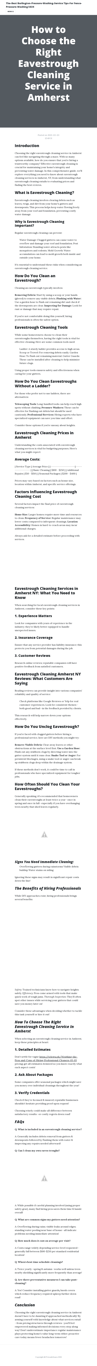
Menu (10, 11)
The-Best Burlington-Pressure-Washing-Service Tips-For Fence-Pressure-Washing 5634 (44, 5)
